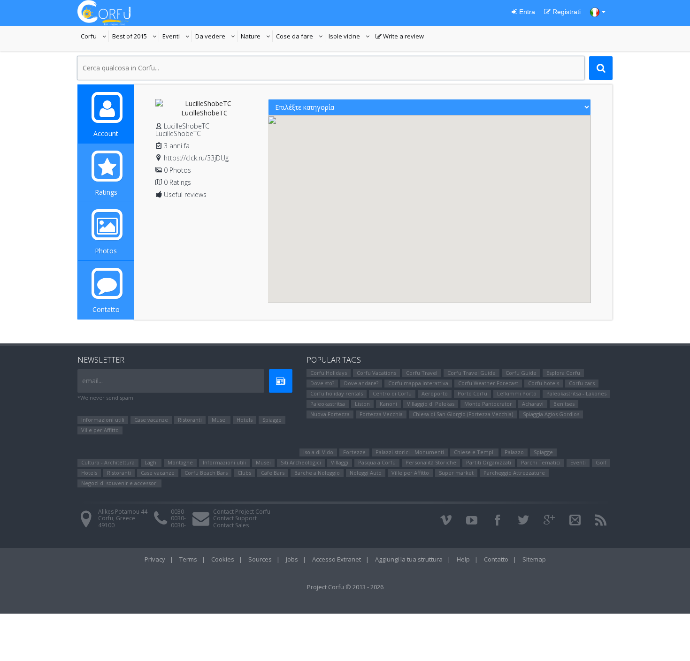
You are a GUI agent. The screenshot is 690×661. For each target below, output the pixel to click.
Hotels (245, 419)
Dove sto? (322, 383)
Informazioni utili (102, 419)
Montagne (180, 462)
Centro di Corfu (392, 393)
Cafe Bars (272, 472)
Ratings (106, 192)
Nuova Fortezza (330, 414)
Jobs (292, 559)
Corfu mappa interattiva (418, 383)
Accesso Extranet (336, 559)
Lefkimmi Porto (517, 393)
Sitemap (534, 559)
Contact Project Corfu (241, 512)
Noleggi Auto (366, 472)
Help (463, 559)
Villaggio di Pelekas (430, 403)
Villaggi (339, 462)
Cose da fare (300, 37)
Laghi (151, 462)
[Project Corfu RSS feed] (601, 520)
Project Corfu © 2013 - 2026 (345, 587)
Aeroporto (435, 393)
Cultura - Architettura (108, 462)
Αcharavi (533, 403)
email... (92, 380)
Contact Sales (231, 525)
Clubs (244, 472)
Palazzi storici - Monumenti (410, 452)
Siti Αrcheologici (301, 462)
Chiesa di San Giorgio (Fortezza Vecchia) (463, 414)
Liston (362, 403)
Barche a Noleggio (317, 472)
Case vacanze (151, 419)
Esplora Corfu (563, 372)
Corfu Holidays (328, 372)
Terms (188, 559)
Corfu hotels (543, 383)
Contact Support (235, 518)
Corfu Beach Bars (206, 472)
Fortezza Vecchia (381, 414)
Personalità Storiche (431, 462)
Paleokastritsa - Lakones (576, 393)
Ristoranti (190, 419)
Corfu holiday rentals (336, 393)
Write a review (400, 37)
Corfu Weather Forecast (488, 383)
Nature (257, 37)
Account (105, 133)
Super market (456, 472)
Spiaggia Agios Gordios (551, 414)
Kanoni (388, 403)
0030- (178, 512)
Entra (526, 11)
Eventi (177, 37)
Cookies (222, 559)
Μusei (219, 419)
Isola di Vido (318, 452)
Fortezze (354, 452)
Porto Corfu (472, 393)
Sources (260, 559)
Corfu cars (582, 383)
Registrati (566, 11)
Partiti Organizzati (488, 462)
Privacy (155, 559)
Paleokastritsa (327, 403)
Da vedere (216, 37)
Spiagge (272, 419)
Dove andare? (361, 383)
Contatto (106, 309)
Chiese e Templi (474, 452)
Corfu (95, 37)
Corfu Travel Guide (471, 372)
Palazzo (514, 452)
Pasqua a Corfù (377, 462)
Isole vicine (350, 37)
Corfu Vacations (376, 372)
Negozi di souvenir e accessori (119, 482)
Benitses (564, 403)
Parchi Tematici (540, 462)
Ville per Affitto (100, 429)
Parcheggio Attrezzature (514, 472)
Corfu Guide (521, 372)
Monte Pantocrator (488, 403)
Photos (106, 250)
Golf (601, 462)
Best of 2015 (135, 37)
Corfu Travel (421, 372)
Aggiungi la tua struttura (409, 559)
